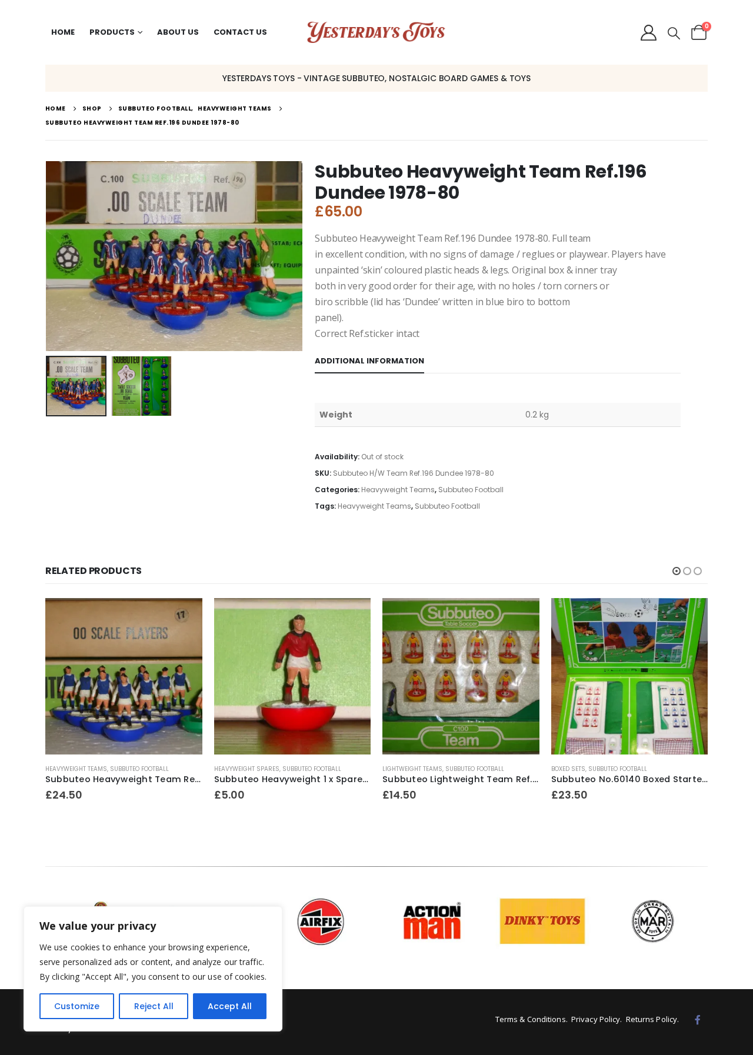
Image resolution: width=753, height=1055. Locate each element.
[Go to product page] (123, 676)
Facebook (698, 1020)
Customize (76, 1006)
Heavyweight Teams (398, 490)
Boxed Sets (568, 768)
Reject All (154, 1006)
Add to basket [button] (183, 617)
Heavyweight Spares (246, 768)
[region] (153, 968)
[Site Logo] (376, 33)
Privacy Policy (595, 1019)
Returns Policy (651, 1019)
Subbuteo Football (471, 490)
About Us (178, 32)
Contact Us (240, 32)
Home (63, 32)
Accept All (230, 1006)
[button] (674, 33)
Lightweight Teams (412, 768)
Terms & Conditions (530, 1019)
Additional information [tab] (369, 360)
